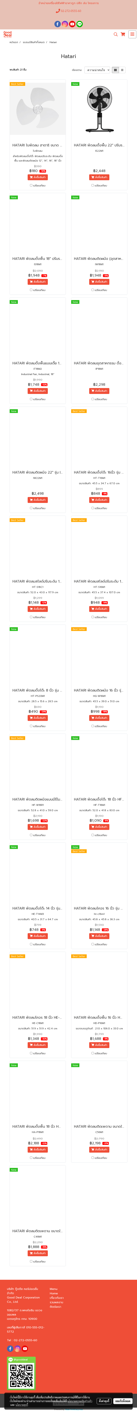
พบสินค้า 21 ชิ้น (18, 70)
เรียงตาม (78, 70)
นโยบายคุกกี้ (22, 1404)
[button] (114, 34)
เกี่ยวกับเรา (57, 1298)
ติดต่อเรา (55, 1307)
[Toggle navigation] (132, 34)
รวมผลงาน (56, 1302)
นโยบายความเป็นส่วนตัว (79, 1401)
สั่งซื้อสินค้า (39, 177)
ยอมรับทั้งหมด (122, 1401)
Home (54, 1293)
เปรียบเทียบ (39, 186)
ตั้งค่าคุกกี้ (104, 1401)
